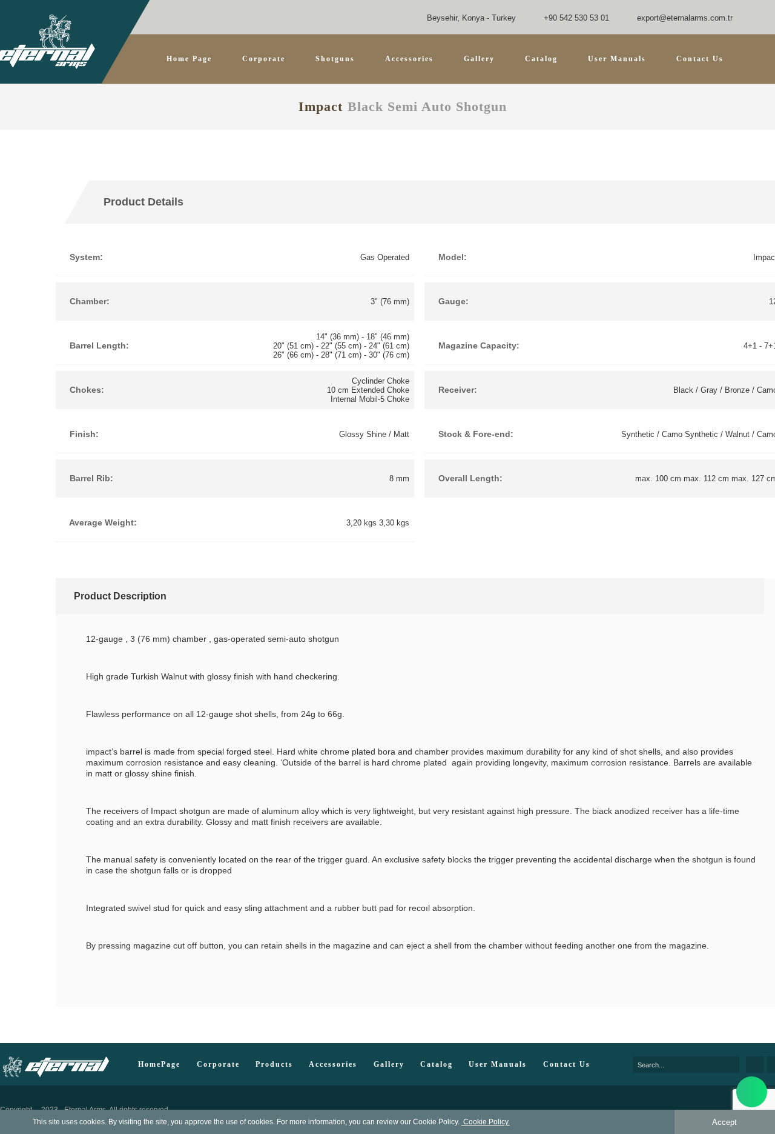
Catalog (541, 59)
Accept (724, 1122)
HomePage (159, 1065)
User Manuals (617, 59)
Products (274, 1065)
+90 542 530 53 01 (575, 17)
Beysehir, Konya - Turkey (470, 17)
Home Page (189, 59)
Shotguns (335, 59)
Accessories (333, 1065)
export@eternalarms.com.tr (684, 17)
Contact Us (700, 59)
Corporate (263, 59)
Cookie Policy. (485, 1122)
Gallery (479, 59)
